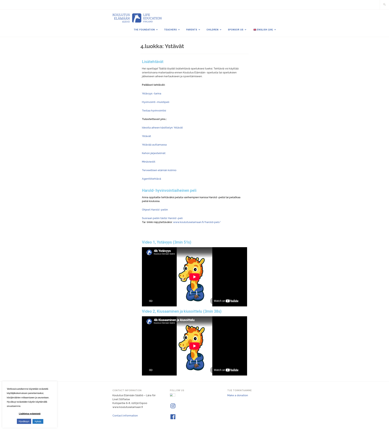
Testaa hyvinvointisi (154, 110)
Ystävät (146, 136)
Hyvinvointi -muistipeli (155, 102)
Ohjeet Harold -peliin (155, 209)
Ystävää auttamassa (154, 144)
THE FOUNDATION (144, 29)
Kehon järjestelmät (153, 153)
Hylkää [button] (38, 421)
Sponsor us (235, 29)
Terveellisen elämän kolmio (159, 170)
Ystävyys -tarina (151, 93)
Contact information (125, 415)
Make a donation (237, 395)
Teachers (170, 29)
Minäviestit (148, 161)
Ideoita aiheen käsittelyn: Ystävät (162, 127)
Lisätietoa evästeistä (29, 413)
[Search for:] (384, 4)
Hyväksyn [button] (24, 421)
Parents (191, 29)
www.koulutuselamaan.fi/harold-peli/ (197, 222)
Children (213, 29)
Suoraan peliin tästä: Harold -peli (162, 218)
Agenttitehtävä (151, 178)
